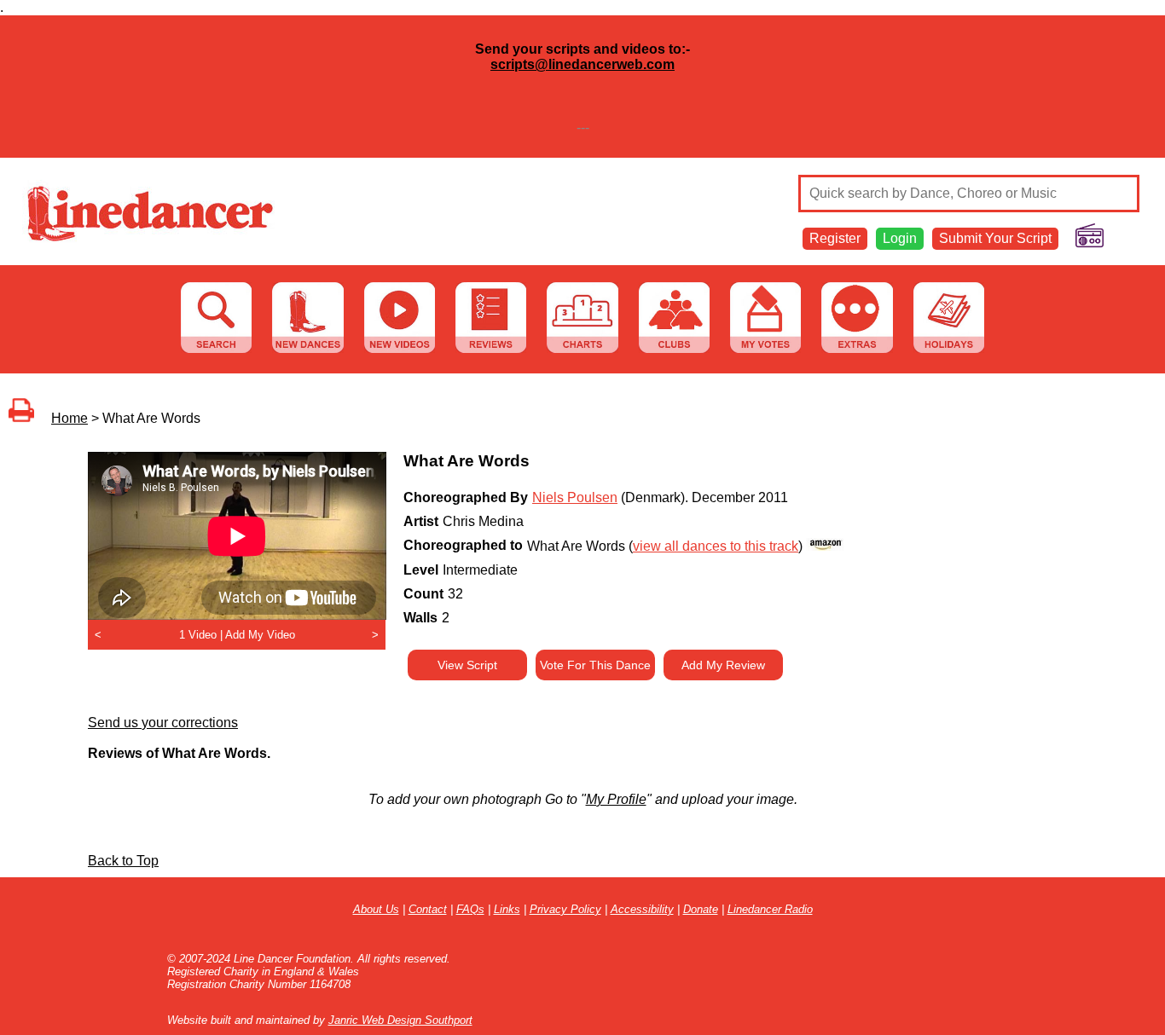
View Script (467, 665)
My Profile (616, 799)
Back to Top (123, 860)
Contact (428, 909)
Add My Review (723, 665)
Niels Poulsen (574, 497)
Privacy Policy (565, 909)
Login (900, 238)
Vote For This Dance (595, 665)
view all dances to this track (715, 546)
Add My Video (260, 634)
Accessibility (642, 909)
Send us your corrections (163, 722)
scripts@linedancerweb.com (582, 64)
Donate (700, 909)
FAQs (470, 909)
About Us (376, 909)
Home (69, 418)
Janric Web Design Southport (400, 1020)
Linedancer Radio (770, 909)
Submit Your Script (995, 238)
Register (835, 238)
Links (507, 909)
